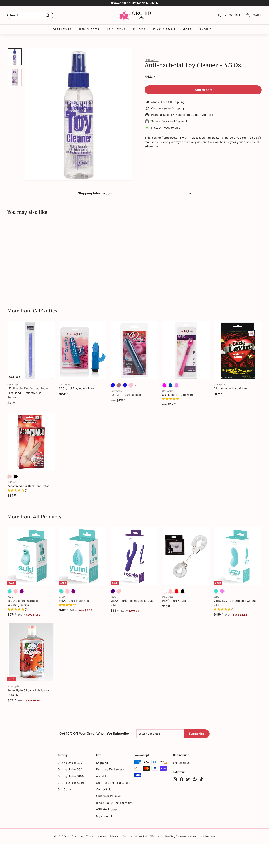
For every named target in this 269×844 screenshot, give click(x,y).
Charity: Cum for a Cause (113, 782)
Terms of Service (96, 836)
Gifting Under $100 (71, 776)
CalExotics (152, 60)
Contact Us (103, 789)
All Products (47, 517)
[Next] (14, 178)
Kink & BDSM (164, 29)
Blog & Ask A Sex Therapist (114, 803)
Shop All (207, 29)
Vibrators (62, 29)
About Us (102, 776)
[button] (171, 399)
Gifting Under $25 (70, 763)
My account (104, 816)
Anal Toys (116, 29)
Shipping (102, 763)
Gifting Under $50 (70, 769)
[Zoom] (78, 114)
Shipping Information (95, 193)
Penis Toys (89, 29)
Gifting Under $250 (71, 782)
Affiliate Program (107, 809)
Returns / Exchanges (110, 769)
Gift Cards (65, 789)
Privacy (114, 836)
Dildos (139, 29)
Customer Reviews (109, 796)
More (187, 29)
